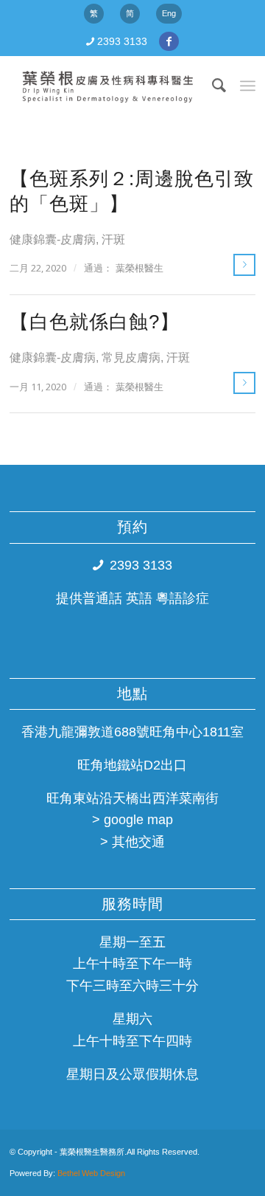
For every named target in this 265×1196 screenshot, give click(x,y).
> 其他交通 (132, 841)
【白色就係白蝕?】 (95, 322)
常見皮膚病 (131, 357)
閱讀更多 (244, 265)
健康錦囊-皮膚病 (53, 239)
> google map (132, 819)
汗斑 (113, 239)
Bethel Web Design (90, 1173)
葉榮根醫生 (139, 268)
